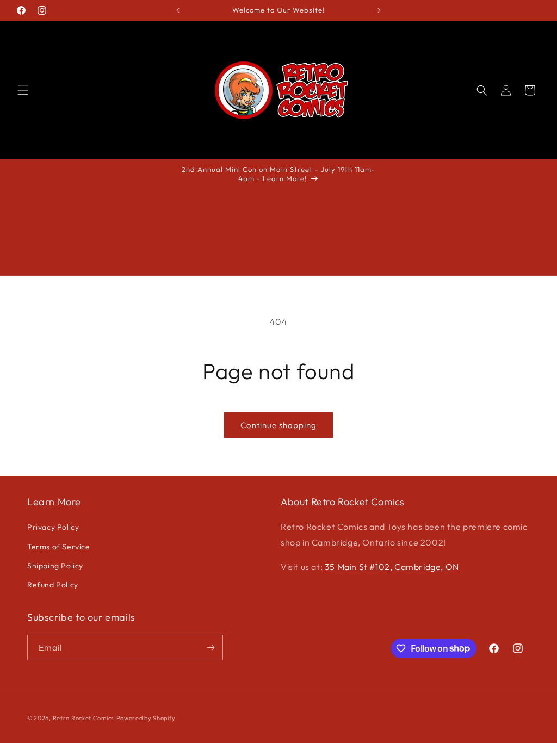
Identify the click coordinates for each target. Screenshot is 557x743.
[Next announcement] (379, 10)
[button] (23, 90)
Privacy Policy (53, 527)
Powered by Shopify (146, 718)
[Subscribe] (210, 647)
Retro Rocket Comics (83, 718)
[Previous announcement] (178, 10)
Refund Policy (52, 585)
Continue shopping (278, 425)
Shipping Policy (55, 566)
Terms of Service (58, 547)
